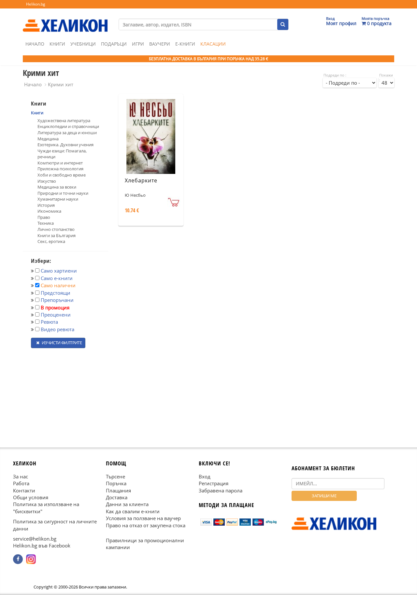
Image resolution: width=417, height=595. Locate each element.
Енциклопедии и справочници (68, 126)
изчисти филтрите (61, 343)
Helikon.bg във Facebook (41, 545)
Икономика (49, 211)
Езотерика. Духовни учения (65, 145)
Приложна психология (60, 169)
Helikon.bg (35, 4)
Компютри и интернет (60, 163)
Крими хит (60, 84)
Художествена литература (63, 120)
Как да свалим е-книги (133, 511)
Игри (138, 44)
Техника (45, 223)
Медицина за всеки (56, 187)
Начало (34, 44)
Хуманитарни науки (57, 199)
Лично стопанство (56, 229)
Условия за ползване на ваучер (143, 518)
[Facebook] (18, 559)
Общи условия (30, 497)
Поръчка (116, 483)
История (46, 205)
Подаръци (114, 44)
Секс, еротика (51, 241)
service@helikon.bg (34, 538)
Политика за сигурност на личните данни (55, 524)
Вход (204, 476)
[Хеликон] (65, 20)
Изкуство (46, 181)
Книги (57, 44)
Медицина (48, 139)
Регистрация (213, 483)
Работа (21, 483)
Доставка (116, 497)
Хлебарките (141, 180)
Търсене (115, 476)
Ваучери (159, 44)
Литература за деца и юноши (67, 132)
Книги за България (56, 235)
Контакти (24, 490)
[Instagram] (31, 559)
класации (213, 44)
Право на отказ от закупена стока (145, 525)
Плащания (118, 490)
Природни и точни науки (62, 193)
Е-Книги (185, 44)
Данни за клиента (127, 504)
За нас (20, 476)
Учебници (83, 44)
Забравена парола (220, 490)
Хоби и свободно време (61, 175)
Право (43, 217)
